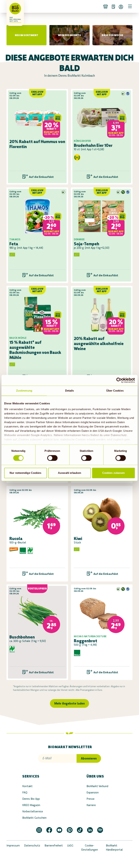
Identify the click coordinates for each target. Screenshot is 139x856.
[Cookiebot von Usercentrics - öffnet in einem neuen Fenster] (119, 380)
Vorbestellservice (32, 811)
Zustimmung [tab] (24, 390)
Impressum (13, 845)
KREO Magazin (31, 805)
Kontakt (27, 786)
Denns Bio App (31, 798)
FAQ (24, 792)
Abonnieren (89, 758)
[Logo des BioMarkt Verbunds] (12, 6)
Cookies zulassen (113, 473)
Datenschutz (32, 845)
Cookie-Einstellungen (89, 847)
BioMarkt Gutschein (34, 817)
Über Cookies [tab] (115, 390)
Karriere (91, 805)
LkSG (70, 845)
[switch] (52, 458)
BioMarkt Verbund (97, 786)
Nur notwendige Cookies (25, 473)
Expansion (93, 792)
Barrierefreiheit (54, 845)
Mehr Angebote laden (69, 703)
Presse (90, 798)
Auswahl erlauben (69, 473)
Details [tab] (69, 390)
